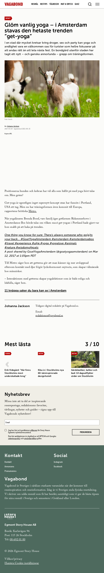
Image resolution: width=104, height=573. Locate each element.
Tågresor (54, 4)
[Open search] (90, 4)
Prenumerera (86, 432)
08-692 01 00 (17, 539)
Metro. (33, 211)
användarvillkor (30, 438)
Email (8, 422)
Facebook (58, 466)
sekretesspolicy (14, 438)
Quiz (77, 4)
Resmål (34, 4)
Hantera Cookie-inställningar (22, 563)
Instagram (58, 462)
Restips (43, 4)
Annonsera (9, 466)
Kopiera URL (8, 134)
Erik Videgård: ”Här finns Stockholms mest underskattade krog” (18, 373)
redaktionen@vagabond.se (49, 316)
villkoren (33, 430)
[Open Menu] (97, 4)
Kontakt (8, 462)
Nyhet (8, 18)
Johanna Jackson (13, 126)
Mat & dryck (67, 4)
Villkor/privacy (13, 559)
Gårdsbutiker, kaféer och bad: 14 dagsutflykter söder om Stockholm (84, 373)
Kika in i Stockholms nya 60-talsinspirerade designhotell (51, 373)
